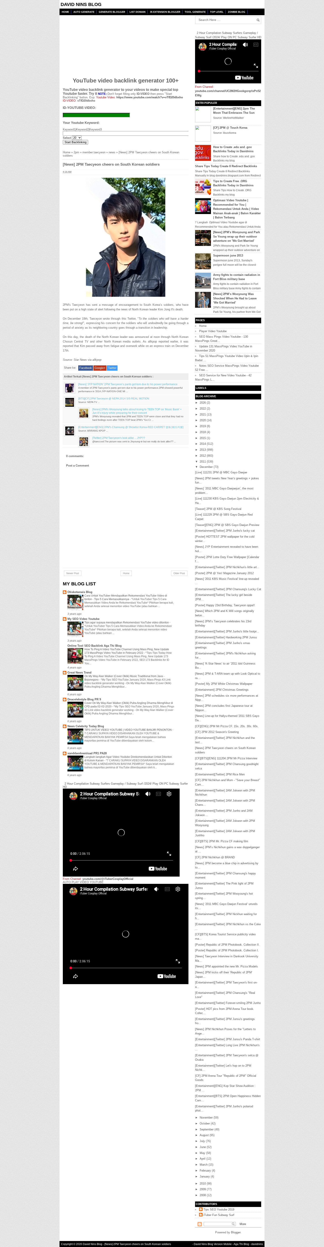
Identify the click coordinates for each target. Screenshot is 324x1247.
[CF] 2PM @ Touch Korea (230, 127)
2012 (203, 455)
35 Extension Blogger (165, 12)
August (205, 1135)
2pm (76, 152)
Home (65, 12)
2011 (203, 461)
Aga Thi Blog (241, 1244)
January (205, 1176)
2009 (203, 1189)
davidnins (257, 1244)
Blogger (235, 1232)
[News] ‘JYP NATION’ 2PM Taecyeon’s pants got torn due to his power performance (127, 384)
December (207, 467)
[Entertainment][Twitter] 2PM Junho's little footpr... (227, 631)
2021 (203, 414)
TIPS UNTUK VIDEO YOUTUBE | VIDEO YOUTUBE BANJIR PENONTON (128, 729)
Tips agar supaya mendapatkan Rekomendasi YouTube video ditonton (126, 622)
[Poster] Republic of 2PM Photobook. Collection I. (227, 950)
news (112, 152)
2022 (203, 408)
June (203, 1147)
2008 (203, 1195)
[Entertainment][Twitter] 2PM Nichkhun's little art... (227, 567)
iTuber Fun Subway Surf (218, 1215)
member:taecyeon (93, 152)
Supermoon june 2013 (228, 255)
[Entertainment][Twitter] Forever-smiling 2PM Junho (228, 1003)
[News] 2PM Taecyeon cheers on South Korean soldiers (137, 1244)
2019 (203, 426)
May (203, 1153)
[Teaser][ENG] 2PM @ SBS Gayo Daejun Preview (227, 525)
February (206, 1170)
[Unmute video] (125, 934)
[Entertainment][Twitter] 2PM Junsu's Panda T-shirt (227, 1039)
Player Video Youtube (213, 331)
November (207, 1117)
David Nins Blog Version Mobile (213, 1244)
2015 (203, 438)
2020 (203, 420)
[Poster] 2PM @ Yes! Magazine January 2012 (224, 573)
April (203, 1158)
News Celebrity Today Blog (85, 726)
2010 (203, 1183)
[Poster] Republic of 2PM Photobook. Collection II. (227, 944)
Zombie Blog (236, 12)
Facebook (85, 368)
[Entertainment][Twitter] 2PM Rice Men (220, 774)
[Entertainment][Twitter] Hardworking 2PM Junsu (226, 637)
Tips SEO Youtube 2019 (218, 1209)
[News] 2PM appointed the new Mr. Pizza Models (226, 966)
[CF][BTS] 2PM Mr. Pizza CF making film (221, 841)
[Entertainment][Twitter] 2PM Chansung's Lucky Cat (228, 589)
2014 (203, 443)
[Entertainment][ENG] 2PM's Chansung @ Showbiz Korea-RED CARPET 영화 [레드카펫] (130, 427)
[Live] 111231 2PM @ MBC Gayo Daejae (221, 472)
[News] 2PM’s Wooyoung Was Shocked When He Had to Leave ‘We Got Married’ (235, 298)
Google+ (100, 368)
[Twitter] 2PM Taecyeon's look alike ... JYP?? (118, 437)
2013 (203, 449)
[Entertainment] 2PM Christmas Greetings (222, 689)
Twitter (112, 368)
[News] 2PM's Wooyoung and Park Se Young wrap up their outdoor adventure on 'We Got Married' (236, 236)
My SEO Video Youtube (83, 619)
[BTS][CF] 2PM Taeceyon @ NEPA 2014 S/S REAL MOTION (113, 398)
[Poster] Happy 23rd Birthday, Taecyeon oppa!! (225, 605)
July (203, 1141)
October (205, 1123)
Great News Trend (79, 672)
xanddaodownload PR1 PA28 (87, 753)
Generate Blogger (112, 12)
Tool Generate (195, 12)
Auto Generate (83, 12)
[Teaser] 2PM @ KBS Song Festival (218, 509)
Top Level (216, 12)
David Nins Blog (81, 4)
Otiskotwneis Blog (79, 592)
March (204, 1164)
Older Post (179, 573)
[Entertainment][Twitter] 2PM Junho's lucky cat (225, 530)
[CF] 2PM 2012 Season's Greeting (217, 732)
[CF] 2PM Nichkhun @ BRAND (215, 857)
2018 (203, 432)
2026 (203, 402)
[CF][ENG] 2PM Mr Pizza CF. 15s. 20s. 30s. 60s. (227, 726)
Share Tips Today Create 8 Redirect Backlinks (226, 166)
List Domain (137, 12)
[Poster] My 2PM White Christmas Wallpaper (223, 683)
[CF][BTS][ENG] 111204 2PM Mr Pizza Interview (226, 758)
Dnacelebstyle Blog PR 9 (84, 699)
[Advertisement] (96, 43)
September (207, 1129)
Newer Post (72, 573)
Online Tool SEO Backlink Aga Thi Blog (94, 645)
